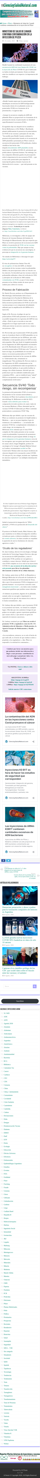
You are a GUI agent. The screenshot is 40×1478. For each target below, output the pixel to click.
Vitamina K (8, 1433)
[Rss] (18, 1472)
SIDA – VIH (8, 1348)
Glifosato (7, 1198)
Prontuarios (7, 1317)
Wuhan (6, 1444)
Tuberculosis (8, 1409)
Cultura (6, 1112)
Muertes (6, 1276)
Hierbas (6, 1225)
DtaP (5, 1136)
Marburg (7, 1245)
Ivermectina (8, 1235)
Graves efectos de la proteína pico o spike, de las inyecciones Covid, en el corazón (25, 876)
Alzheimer (7, 1030)
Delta (5, 1119)
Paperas (6, 1286)
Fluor (5, 1181)
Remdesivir (7, 1327)
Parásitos (7, 1290)
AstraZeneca (8, 1044)
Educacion (7, 1150)
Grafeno (6, 1204)
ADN (6, 1020)
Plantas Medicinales (10, 1307)
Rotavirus (7, 1334)
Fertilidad (7, 1177)
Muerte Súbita (8, 1273)
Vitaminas (7, 1437)
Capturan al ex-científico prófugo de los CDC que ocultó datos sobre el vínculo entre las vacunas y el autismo (18, 970)
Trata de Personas (10, 1403)
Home (4, 23)
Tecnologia (7, 1372)
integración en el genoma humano (22, 252)
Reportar (7, 1331)
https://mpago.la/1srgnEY (20, 680)
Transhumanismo (9, 1399)
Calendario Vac (9, 1068)
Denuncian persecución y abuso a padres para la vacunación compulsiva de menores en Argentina (19, 909)
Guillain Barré (8, 1211)
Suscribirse (20, 1001)
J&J (5, 1239)
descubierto (29, 397)
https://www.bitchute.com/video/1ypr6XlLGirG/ (18, 231)
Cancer (6, 1071)
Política (6, 1314)
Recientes (7, 1324)
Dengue (6, 1122)
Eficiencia (7, 1157)
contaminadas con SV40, (10, 280)
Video (6, 1423)
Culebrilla (7, 1109)
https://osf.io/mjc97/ (9, 259)
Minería (6, 1266)
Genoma (6, 1191)
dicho (12, 429)
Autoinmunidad (9, 1054)
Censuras (7, 1085)
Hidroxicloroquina (10, 1222)
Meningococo (8, 1252)
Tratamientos (8, 1406)
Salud (6, 1338)
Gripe (6, 1208)
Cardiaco (7, 1075)
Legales (6, 1242)
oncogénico (8, 266)
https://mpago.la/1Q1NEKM (23, 684)
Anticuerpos (8, 1034)
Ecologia (7, 1146)
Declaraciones (8, 1116)
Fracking (7, 1184)
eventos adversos (10, 538)
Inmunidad (7, 1232)
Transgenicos (8, 1396)
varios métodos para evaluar (17, 401)
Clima (6, 1088)
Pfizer (10, 23)
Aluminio (7, 1027)
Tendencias (7, 1375)
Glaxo (6, 1194)
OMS (5, 1283)
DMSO (6, 1133)
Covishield (7, 1099)
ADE (5, 1017)
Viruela (6, 1427)
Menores (7, 1256)
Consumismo (8, 1095)
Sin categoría (8, 1351)
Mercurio (7, 1259)
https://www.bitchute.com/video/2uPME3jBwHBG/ (23, 518)
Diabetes (7, 1129)
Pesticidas (7, 1297)
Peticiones (7, 1300)
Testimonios (8, 1379)
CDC (5, 1078)
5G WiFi (7, 1013)
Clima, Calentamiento (11, 1092)
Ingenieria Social (9, 1228)
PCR (5, 1293)
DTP (5, 1140)
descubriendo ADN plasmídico (18, 148)
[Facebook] (20, 1472)
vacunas (25, 41)
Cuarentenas (8, 1105)
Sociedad (7, 1358)
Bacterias (7, 1058)
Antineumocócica (10, 1037)
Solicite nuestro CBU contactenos (20, 689)
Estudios (6, 1167)
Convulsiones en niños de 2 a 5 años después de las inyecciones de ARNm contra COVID (15, 869)
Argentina (7, 1040)
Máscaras (7, 1249)
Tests (5, 1382)
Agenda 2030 (8, 1023)
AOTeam (24, 1470)
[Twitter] (22, 1472)
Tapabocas (7, 1368)
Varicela (6, 1416)
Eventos (6, 1170)
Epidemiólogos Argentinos (13, 1163)
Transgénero (8, 1392)
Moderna (7, 1269)
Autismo (6, 1051)
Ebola (6, 1143)
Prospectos (7, 1321)
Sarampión (7, 1341)
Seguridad (7, 1345)
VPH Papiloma (9, 1440)
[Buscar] (34, 986)
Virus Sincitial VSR (10, 1430)
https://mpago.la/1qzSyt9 (23, 682)
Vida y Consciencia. (14, 229)
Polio (5, 1310)
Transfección (8, 1389)
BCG (5, 1061)
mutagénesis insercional (10, 587)
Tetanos (6, 1386)
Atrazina (6, 1047)
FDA (5, 1174)
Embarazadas (8, 1160)
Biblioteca (7, 1064)
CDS (5, 1081)
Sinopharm (7, 1355)
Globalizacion (8, 1201)
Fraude (6, 1187)
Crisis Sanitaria (9, 1102)
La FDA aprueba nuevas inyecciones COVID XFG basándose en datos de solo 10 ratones (19, 940)
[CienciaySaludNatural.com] (20, 5)
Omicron (7, 1280)
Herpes (6, 1218)
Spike (6, 1362)
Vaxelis (6, 1420)
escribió (23, 448)
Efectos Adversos (9, 1153)
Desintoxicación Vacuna (12, 1126)
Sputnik (6, 1365)
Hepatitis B (7, 1215)
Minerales (7, 1263)
